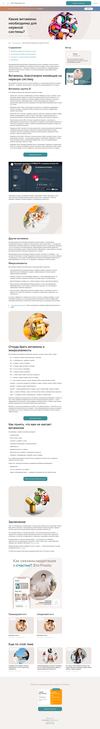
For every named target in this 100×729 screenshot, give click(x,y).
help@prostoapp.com (54, 720)
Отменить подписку (50, 721)
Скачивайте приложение (18, 305)
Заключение (14, 59)
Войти (95, 3)
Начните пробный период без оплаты (35, 479)
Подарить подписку (50, 718)
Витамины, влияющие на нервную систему (23, 51)
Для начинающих (16, 43)
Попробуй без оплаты (35, 154)
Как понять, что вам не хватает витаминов (23, 57)
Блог (10, 43)
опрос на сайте (34, 543)
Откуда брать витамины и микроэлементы (23, 54)
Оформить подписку (79, 3)
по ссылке (22, 548)
